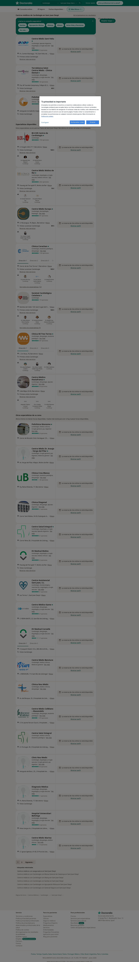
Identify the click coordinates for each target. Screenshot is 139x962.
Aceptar (92, 122)
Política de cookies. (47, 116)
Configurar (45, 122)
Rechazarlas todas (77, 122)
